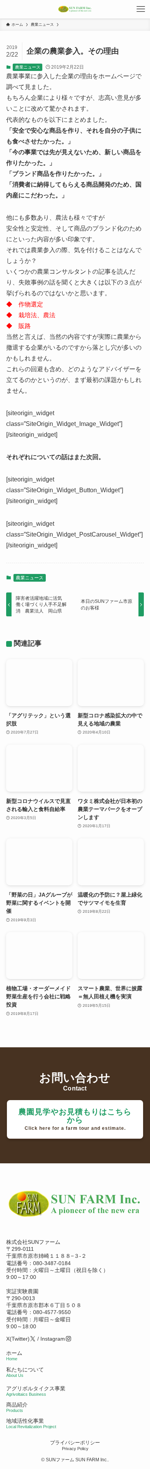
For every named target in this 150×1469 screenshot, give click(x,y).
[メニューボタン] (141, 9)
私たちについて (25, 1372)
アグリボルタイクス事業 (35, 1388)
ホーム (14, 1355)
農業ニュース (27, 67)
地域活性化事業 (31, 1423)
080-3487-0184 (52, 1263)
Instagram (52, 1339)
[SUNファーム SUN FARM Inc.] (75, 9)
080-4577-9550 (52, 1312)
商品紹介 (17, 1407)
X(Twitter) (18, 1339)
